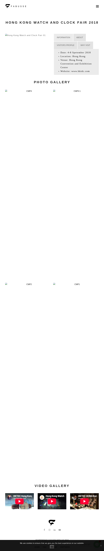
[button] (97, 6)
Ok (52, 547)
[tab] (63, 37)
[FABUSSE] (52, 526)
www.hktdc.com (80, 71)
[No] (101, 545)
